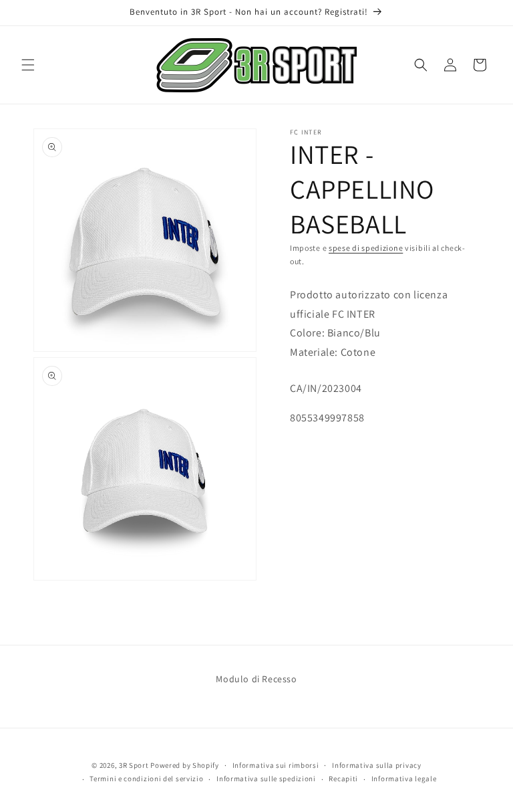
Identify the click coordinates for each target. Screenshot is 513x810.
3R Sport (134, 765)
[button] (28, 65)
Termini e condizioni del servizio (146, 778)
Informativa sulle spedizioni (266, 778)
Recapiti (343, 778)
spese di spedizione (366, 248)
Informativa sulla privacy (376, 765)
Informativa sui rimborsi (275, 765)
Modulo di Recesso (256, 679)
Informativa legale (404, 778)
